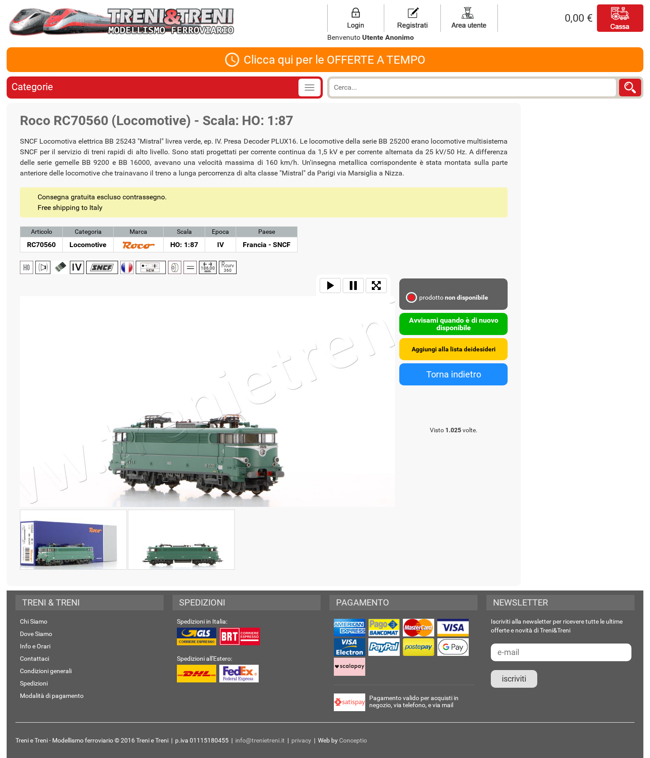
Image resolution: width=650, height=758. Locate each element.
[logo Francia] (127, 267)
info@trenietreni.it (260, 740)
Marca (138, 231)
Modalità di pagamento (52, 695)
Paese (266, 231)
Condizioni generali (46, 670)
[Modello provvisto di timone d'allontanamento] (151, 267)
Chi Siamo (33, 621)
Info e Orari (35, 646)
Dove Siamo (36, 633)
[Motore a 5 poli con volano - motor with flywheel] (174, 267)
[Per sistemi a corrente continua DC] (190, 267)
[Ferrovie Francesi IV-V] (102, 267)
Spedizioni (34, 683)
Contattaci (34, 658)
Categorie (32, 86)
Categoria (88, 231)
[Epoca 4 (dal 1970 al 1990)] (77, 267)
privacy (301, 740)
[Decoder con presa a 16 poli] (60, 267)
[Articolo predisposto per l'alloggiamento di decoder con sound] (42, 267)
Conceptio (353, 740)
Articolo (41, 231)
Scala (184, 231)
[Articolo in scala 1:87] (26, 267)
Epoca (220, 231)
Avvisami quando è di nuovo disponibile (453, 324)
